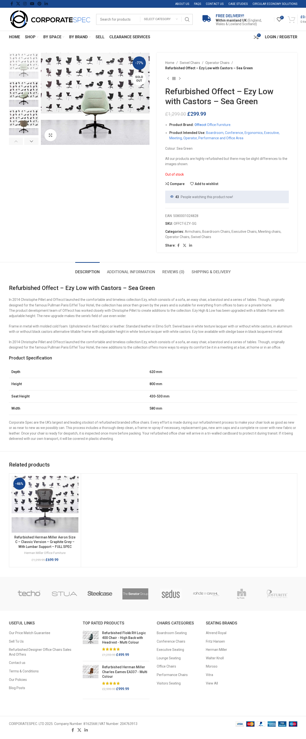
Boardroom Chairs (216, 231)
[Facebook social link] (12, 4)
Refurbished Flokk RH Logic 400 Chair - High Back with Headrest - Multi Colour (124, 637)
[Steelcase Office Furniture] (100, 594)
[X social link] (18, 4)
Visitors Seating (169, 683)
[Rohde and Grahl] (206, 594)
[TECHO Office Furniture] (29, 594)
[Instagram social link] (25, 4)
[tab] (87, 269)
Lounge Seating (169, 658)
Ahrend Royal (216, 633)
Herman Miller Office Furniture (45, 553)
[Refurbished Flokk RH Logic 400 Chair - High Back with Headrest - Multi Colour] (90, 644)
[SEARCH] (187, 19)
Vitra (209, 675)
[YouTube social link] (32, 4)
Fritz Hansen (215, 641)
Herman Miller (216, 650)
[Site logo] (50, 19)
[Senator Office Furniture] (135, 594)
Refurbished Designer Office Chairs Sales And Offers (40, 652)
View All (212, 683)
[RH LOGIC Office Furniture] (242, 594)
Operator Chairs (217, 63)
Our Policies (18, 680)
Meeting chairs (269, 231)
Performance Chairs (172, 675)
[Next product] (180, 79)
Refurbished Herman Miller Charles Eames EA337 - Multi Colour (124, 671)
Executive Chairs (244, 231)
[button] (16, 141)
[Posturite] (277, 594)
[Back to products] (174, 79)
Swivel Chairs (190, 63)
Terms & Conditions (24, 671)
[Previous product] (168, 79)
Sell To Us (16, 641)
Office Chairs (166, 666)
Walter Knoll (215, 658)
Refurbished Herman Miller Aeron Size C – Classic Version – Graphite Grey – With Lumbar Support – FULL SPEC (44, 542)
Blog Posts (17, 688)
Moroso (211, 666)
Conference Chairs (171, 641)
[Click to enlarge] (51, 135)
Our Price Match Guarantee (29, 633)
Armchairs (193, 231)
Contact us (17, 663)
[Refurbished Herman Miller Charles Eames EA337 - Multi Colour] (90, 678)
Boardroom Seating (172, 633)
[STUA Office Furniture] (64, 594)
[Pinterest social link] (39, 4)
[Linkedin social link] (46, 4)
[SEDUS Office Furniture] (171, 594)
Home (169, 63)
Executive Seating (170, 650)
